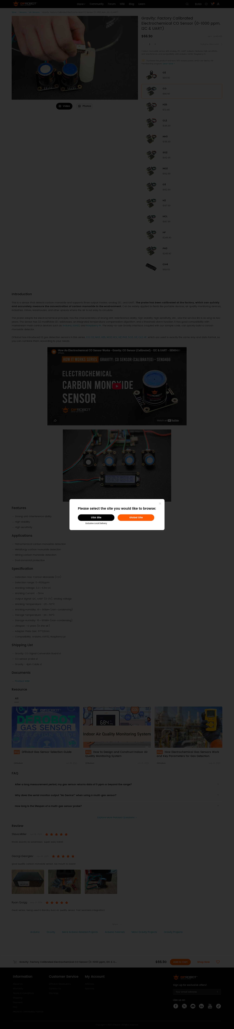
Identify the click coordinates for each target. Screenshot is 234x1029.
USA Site (96, 518)
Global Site (136, 518)
